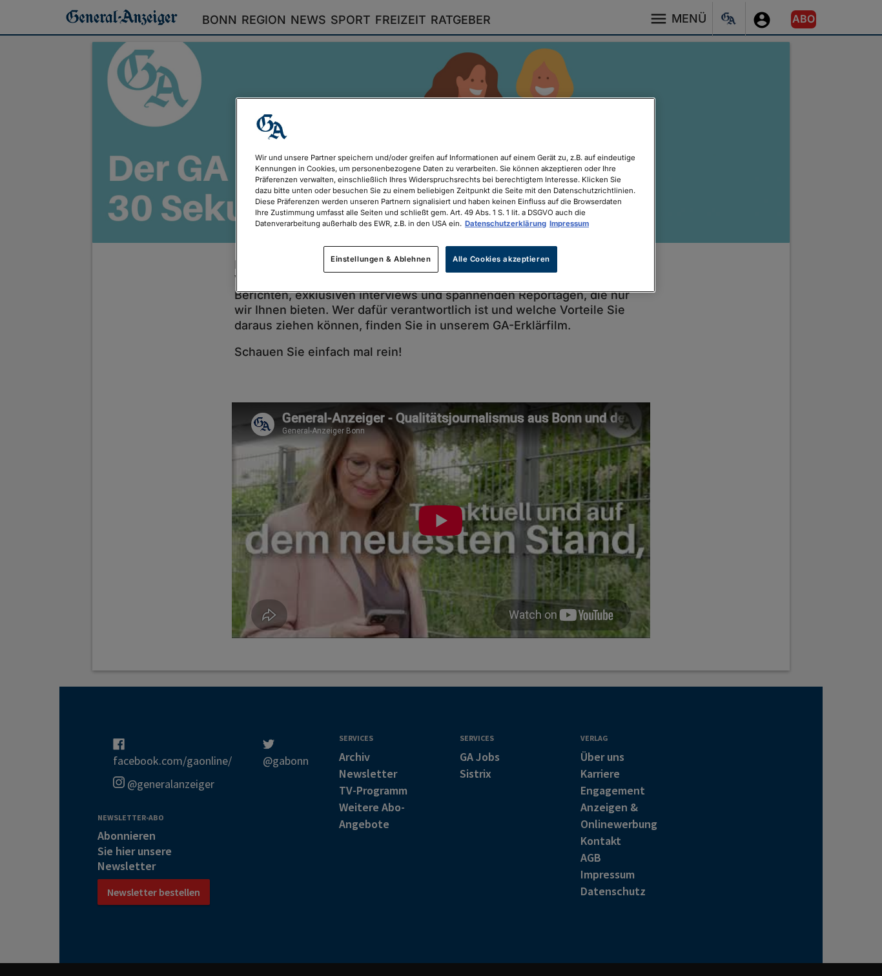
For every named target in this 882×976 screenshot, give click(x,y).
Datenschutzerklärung (505, 223)
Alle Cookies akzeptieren (501, 259)
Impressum (569, 223)
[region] (445, 195)
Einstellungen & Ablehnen (381, 259)
